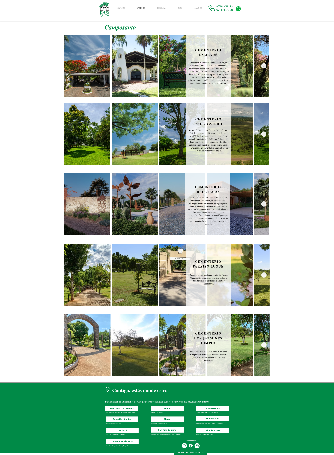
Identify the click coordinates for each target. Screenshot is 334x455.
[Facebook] (190, 445)
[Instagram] (197, 445)
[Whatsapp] (184, 445)
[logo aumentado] (238, 8)
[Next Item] (263, 65)
